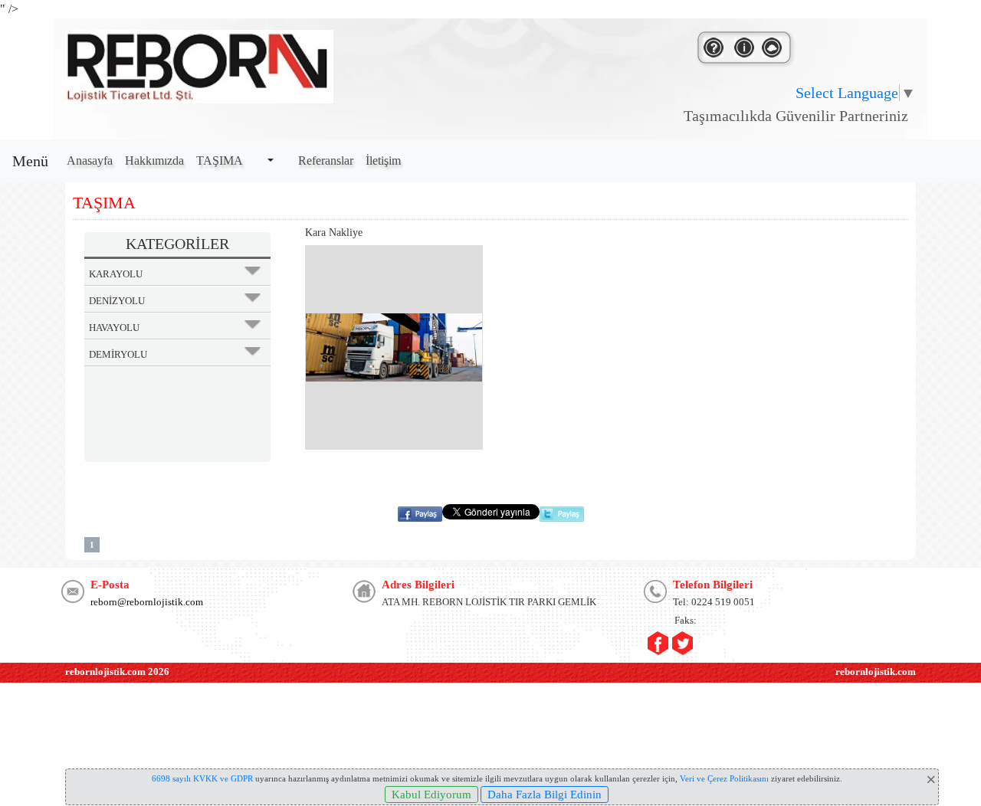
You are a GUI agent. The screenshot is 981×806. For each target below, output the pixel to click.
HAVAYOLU (114, 327)
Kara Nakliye (334, 232)
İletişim (383, 160)
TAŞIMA (219, 160)
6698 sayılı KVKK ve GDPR (202, 778)
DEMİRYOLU (118, 354)
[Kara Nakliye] (394, 347)
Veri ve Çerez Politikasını (724, 778)
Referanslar (325, 160)
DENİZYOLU (117, 300)
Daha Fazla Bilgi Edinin (544, 794)
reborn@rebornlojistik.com (146, 602)
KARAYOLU (116, 274)
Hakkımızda (154, 160)
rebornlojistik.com (105, 671)
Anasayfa (90, 160)
